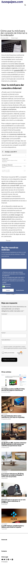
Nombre (3, 332)
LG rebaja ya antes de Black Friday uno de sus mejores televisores (13, 389)
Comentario (4, 314)
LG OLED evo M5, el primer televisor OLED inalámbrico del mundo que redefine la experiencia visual (13, 444)
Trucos (8, 240)
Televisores (4, 387)
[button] (3, 286)
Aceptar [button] (8, 290)
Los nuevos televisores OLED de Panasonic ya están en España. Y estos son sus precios (12, 475)
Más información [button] (6, 284)
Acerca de (4, 539)
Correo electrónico (6, 339)
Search (25, 5)
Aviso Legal (4, 557)
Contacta (4, 551)
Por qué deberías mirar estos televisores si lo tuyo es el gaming (12, 416)
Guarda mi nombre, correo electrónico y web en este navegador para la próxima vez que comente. (15, 347)
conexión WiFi (18, 70)
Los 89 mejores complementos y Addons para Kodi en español (12, 526)
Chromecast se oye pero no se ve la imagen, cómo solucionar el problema (13, 501)
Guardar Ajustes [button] (20, 290)
